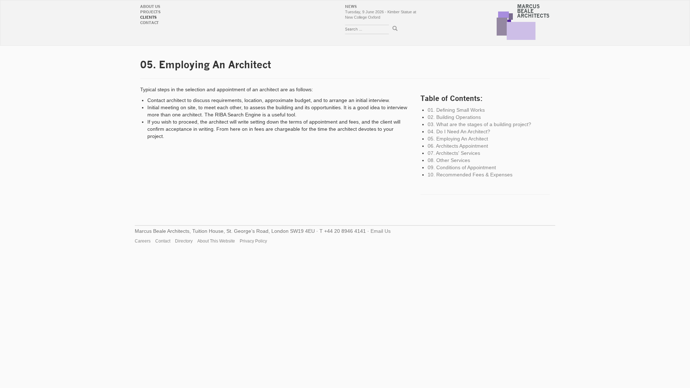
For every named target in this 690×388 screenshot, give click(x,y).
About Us (150, 7)
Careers (143, 241)
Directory (184, 241)
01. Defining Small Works (456, 110)
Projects (150, 12)
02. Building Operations (454, 117)
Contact (149, 23)
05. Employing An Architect (458, 139)
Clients (148, 17)
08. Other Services (449, 160)
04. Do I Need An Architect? (459, 131)
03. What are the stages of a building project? (479, 124)
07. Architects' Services (454, 153)
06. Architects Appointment (458, 146)
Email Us (381, 231)
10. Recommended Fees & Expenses (470, 174)
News (351, 7)
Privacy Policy (253, 241)
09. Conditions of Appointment (462, 167)
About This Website (216, 241)
